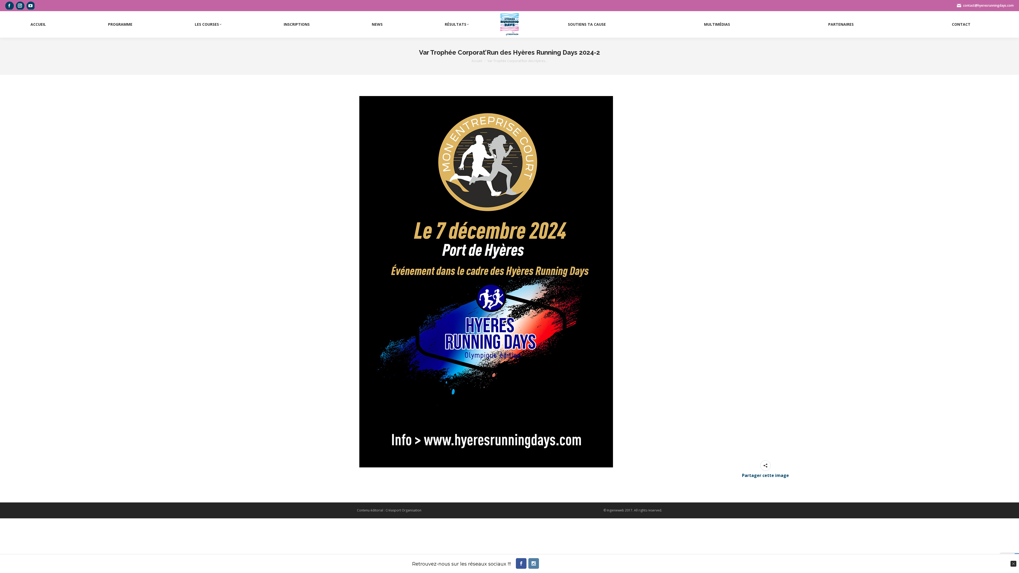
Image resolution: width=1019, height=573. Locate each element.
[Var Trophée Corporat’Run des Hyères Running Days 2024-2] (486, 281)
